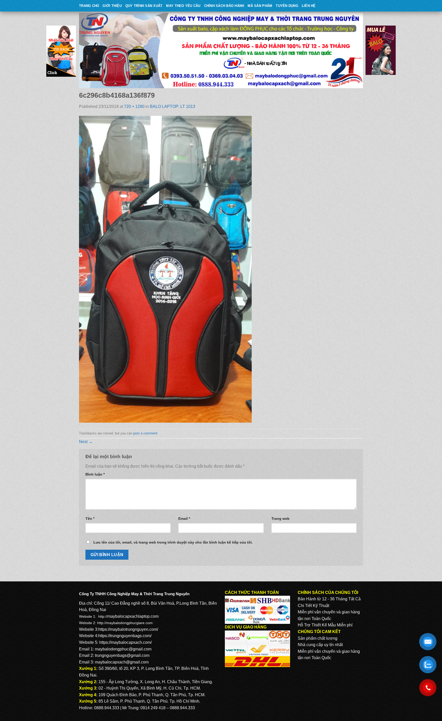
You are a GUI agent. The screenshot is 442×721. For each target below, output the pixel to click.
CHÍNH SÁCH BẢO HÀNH (224, 6)
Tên (89, 518)
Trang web (280, 518)
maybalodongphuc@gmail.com (123, 649)
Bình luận (95, 474)
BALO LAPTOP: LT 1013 (172, 106)
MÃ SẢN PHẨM (260, 6)
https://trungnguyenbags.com (124, 636)
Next (86, 442)
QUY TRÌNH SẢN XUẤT (144, 6)
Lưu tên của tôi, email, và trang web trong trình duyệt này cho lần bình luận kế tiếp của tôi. (173, 542)
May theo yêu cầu (183, 6)
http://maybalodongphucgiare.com (124, 623)
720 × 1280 (134, 106)
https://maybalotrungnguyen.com (127, 629)
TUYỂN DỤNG (287, 6)
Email (184, 518)
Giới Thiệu (112, 6)
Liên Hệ (309, 6)
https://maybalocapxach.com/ (125, 642)
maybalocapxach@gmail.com (122, 662)
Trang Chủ (89, 6)
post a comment (145, 433)
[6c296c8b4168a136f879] (165, 269)
